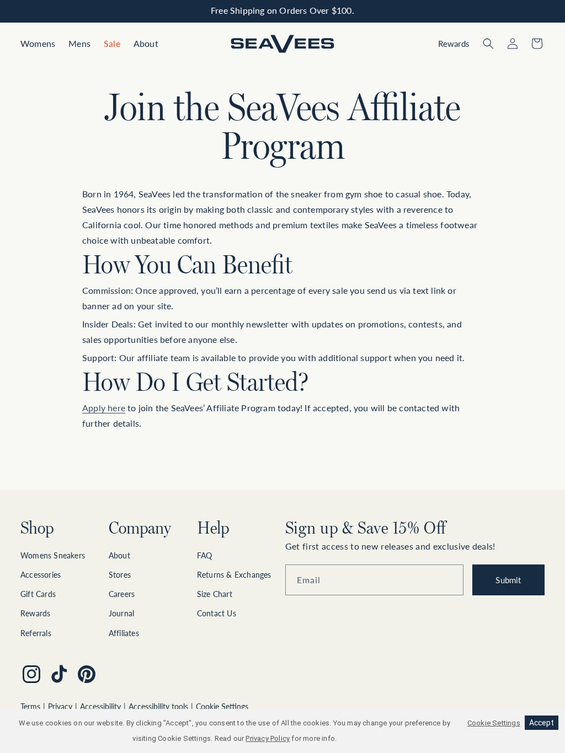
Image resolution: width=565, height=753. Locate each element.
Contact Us (216, 613)
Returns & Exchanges (234, 574)
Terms (30, 706)
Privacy (60, 706)
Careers (122, 594)
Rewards (35, 613)
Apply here (103, 407)
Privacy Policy (268, 738)
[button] (38, 43)
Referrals (35, 633)
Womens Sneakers (52, 555)
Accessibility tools (158, 706)
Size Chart (214, 594)
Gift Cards (38, 594)
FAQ (204, 555)
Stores (120, 574)
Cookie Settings (222, 706)
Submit (508, 579)
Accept (541, 722)
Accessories (40, 574)
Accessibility (100, 706)
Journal (121, 613)
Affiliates (124, 633)
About (119, 555)
